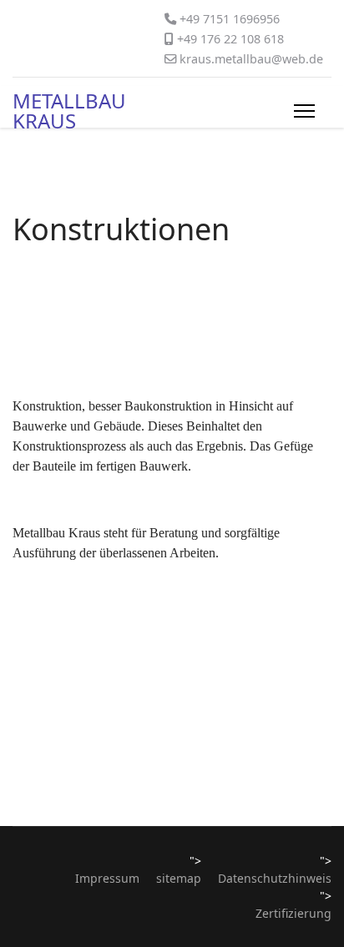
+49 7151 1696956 (230, 19)
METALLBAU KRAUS (69, 111)
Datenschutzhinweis (274, 878)
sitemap (178, 878)
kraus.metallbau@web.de (251, 59)
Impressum (107, 878)
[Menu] (304, 111)
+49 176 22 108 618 (230, 39)
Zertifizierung (293, 913)
